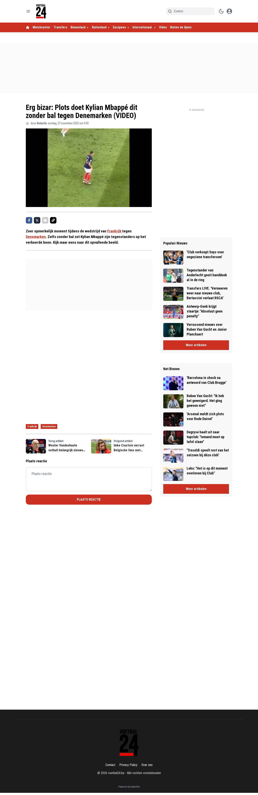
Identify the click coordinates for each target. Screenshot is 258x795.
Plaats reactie (89, 499)
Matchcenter (41, 27)
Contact (110, 765)
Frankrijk (114, 231)
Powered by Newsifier (129, 786)
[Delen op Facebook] (29, 220)
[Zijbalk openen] (28, 11)
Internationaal (142, 27)
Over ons (147, 765)
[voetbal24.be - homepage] (41, 11)
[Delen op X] (37, 220)
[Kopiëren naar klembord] (53, 220)
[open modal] (229, 11)
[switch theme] (221, 11)
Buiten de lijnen (180, 27)
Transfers (60, 27)
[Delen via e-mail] (45, 220)
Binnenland (78, 27)
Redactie (42, 123)
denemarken (49, 426)
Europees (119, 27)
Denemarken (36, 236)
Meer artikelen (196, 345)
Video (163, 27)
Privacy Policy (128, 765)
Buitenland (99, 27)
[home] (27, 27)
